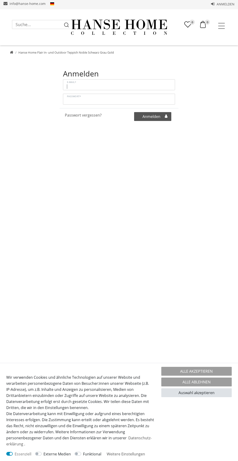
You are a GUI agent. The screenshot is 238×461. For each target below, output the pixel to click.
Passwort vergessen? (83, 115)
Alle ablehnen (196, 382)
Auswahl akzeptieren (196, 392)
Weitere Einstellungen (126, 454)
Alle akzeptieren (196, 371)
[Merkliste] (187, 24)
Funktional (92, 454)
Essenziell (23, 454)
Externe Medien (57, 454)
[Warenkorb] (202, 24)
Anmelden (225, 4)
